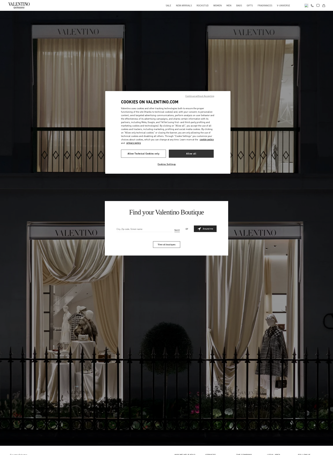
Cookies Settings (167, 164)
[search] (306, 5)
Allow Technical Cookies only (144, 153)
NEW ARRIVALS (184, 5)
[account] (318, 5)
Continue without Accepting (199, 96)
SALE (168, 5)
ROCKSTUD (203, 5)
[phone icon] (312, 5)
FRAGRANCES (265, 5)
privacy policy (133, 142)
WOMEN (217, 5)
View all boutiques (166, 244)
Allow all (191, 153)
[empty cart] (324, 5)
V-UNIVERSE (283, 5)
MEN (228, 5)
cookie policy (207, 139)
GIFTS (250, 5)
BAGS (239, 5)
